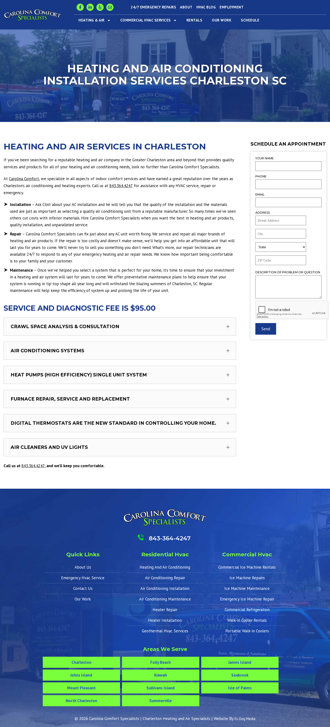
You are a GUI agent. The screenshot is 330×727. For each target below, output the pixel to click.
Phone (260, 176)
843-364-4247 (170, 538)
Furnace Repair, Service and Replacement (70, 399)
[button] (120, 326)
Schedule (250, 20)
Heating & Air (92, 20)
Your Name (264, 158)
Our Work (221, 20)
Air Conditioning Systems (47, 350)
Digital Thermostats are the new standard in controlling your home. (113, 423)
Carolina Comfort (24, 178)
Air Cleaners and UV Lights (49, 447)
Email (260, 194)
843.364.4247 (121, 185)
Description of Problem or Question (287, 272)
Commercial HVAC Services (145, 20)
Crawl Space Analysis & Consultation (65, 326)
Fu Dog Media (245, 718)
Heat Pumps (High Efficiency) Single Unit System (79, 375)
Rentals (194, 20)
